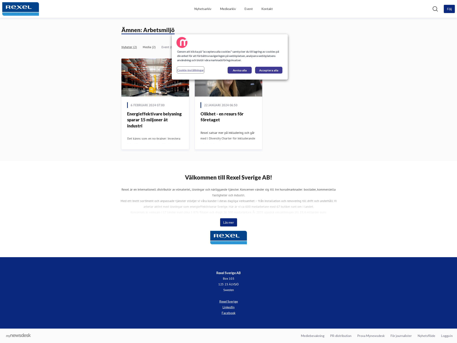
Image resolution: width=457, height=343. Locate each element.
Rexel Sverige (228, 301)
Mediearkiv (228, 9)
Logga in (447, 336)
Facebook (228, 313)
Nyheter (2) (129, 47)
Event (248, 9)
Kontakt (267, 9)
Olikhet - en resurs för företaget (221, 116)
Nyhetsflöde (426, 336)
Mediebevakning (312, 336)
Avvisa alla (240, 70)
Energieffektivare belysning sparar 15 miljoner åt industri (154, 119)
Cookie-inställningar (190, 70)
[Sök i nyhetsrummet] (435, 9)
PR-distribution (340, 336)
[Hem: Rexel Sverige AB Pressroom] (20, 9)
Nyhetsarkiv (202, 9)
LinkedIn (228, 307)
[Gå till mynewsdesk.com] (18, 336)
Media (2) (149, 47)
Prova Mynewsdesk (371, 336)
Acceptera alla (268, 70)
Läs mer (228, 222)
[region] (230, 57)
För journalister (401, 336)
